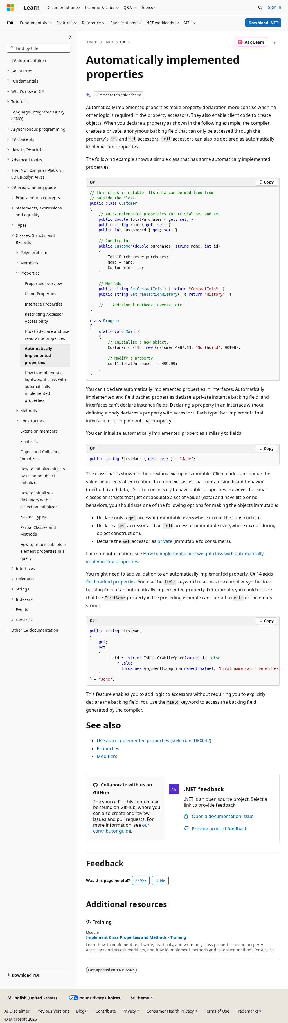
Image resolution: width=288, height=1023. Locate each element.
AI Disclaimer (17, 1011)
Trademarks (247, 1011)
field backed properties (111, 582)
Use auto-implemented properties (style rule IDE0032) (154, 740)
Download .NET (263, 22)
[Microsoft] (10, 7)
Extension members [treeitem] (39, 431)
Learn (92, 41)
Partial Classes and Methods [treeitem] (38, 531)
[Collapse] (70, 37)
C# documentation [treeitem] (28, 60)
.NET (109, 41)
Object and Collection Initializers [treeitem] (40, 455)
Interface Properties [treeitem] (43, 304)
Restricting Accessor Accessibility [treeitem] (44, 317)
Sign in (274, 7)
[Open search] (260, 8)
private (165, 541)
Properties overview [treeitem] (43, 283)
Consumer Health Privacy (170, 1011)
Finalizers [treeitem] (29, 441)
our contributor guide (121, 828)
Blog (80, 1011)
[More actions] (274, 42)
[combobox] (38, 48)
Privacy (129, 1011)
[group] (183, 655)
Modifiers (107, 756)
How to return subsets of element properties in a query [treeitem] (43, 551)
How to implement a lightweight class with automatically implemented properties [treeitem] (45, 386)
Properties (108, 748)
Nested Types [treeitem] (33, 517)
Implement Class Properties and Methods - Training (136, 937)
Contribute (106, 1011)
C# (122, 41)
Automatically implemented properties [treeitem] (38, 355)
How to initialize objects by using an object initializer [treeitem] (42, 475)
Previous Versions (52, 1011)
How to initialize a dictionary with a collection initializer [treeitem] (38, 499)
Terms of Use (217, 1011)
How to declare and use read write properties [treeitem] (47, 335)
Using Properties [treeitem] (40, 293)
